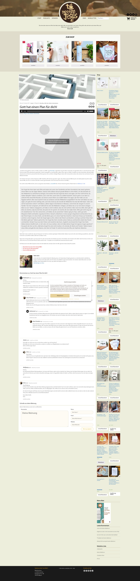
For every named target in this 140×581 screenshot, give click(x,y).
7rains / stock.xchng (25, 99)
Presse (98, 558)
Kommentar (24, 409)
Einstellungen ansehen (80, 295)
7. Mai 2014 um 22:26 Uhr (33, 383)
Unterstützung (55, 103)
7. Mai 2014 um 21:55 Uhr (35, 367)
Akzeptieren (60, 295)
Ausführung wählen (113, 429)
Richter (50, 103)
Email (72, 415)
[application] (57, 111)
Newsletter (92, 18)
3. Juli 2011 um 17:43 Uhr (36, 352)
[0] (128, 20)
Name (72, 409)
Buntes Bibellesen (106, 528)
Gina (27, 352)
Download (36, 113)
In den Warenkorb (102, 104)
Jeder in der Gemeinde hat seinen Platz (110, 531)
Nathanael (26, 278)
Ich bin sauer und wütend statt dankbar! (109, 534)
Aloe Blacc (42, 103)
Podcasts (46, 18)
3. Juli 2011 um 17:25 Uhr (33, 340)
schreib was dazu (26, 294)
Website (73, 422)
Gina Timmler (29, 298)
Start (39, 18)
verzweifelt (53, 183)
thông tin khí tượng (101, 541)
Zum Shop (70, 37)
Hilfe (45, 103)
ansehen (33, 65)
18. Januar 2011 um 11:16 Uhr (48, 321)
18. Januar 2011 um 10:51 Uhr (37, 278)
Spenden (55, 18)
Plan (47, 103)
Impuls (32, 103)
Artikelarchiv (99, 549)
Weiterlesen (113, 135)
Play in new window (28, 113)
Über (84, 18)
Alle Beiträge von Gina (38, 263)
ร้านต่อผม (99, 538)
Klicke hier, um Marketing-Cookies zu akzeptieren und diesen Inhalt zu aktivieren (57, 141)
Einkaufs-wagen (134, 18)
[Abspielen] (22, 111)
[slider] (91, 111)
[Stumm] (88, 111)
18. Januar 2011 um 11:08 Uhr (43, 311)
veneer (98, 528)
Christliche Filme (100, 555)
